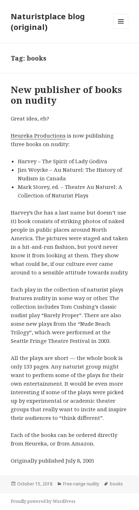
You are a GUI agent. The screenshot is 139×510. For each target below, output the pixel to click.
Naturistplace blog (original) (48, 21)
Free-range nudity (81, 484)
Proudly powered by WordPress (43, 501)
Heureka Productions (38, 135)
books (116, 484)
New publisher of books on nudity (66, 95)
